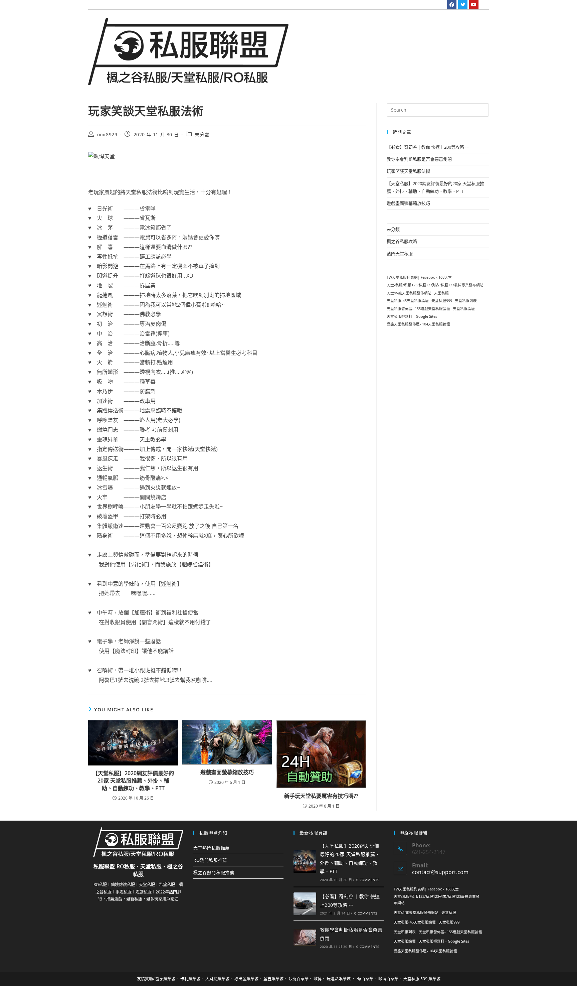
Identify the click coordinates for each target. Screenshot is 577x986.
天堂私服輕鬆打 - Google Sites (412, 316)
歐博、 (320, 979)
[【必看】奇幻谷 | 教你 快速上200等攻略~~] (305, 903)
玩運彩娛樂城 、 (341, 979)
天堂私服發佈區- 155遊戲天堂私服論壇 (418, 308)
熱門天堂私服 (400, 254)
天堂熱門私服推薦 (211, 848)
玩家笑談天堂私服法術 (408, 171)
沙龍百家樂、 (300, 979)
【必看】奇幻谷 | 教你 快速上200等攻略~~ (428, 147)
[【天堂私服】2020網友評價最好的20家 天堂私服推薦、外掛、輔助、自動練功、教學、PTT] (305, 861)
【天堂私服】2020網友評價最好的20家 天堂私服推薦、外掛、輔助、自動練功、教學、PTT (133, 780)
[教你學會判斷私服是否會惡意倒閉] (305, 937)
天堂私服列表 (466, 300)
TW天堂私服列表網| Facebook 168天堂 (419, 277)
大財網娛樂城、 (219, 979)
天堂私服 (441, 293)
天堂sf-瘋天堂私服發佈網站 (409, 293)
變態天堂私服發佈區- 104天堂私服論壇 (418, 324)
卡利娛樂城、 (192, 979)
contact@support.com (440, 872)
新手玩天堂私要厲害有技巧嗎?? (321, 796)
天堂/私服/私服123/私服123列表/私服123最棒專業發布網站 (435, 285)
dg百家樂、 (367, 979)
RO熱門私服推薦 (210, 860)
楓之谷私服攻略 (402, 241)
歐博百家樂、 (390, 979)
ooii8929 (107, 134)
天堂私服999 (441, 300)
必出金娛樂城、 (248, 979)
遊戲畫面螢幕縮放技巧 (227, 772)
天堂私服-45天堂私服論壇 (408, 300)
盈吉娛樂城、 (275, 979)
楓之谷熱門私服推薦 (213, 872)
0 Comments (367, 879)
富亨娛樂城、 (167, 979)
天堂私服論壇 (464, 308)
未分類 (202, 134)
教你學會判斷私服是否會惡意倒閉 (419, 159)
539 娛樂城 (430, 979)
